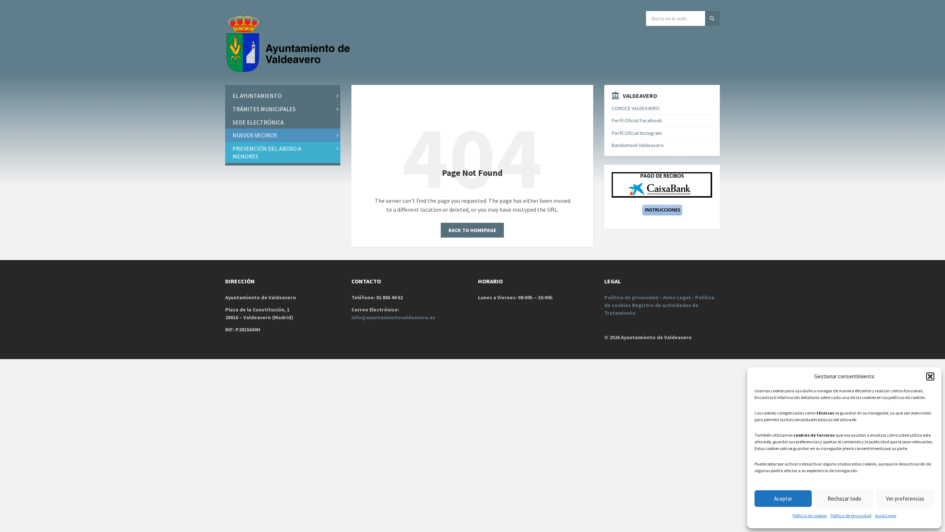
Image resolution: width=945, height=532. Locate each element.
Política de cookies (810, 515)
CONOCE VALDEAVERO (636, 108)
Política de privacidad (851, 515)
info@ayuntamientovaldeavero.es (393, 317)
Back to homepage (472, 230)
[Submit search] (712, 18)
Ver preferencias (905, 498)
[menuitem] (283, 95)
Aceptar (783, 498)
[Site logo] (289, 70)
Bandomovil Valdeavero (638, 145)
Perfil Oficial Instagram (637, 133)
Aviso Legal (885, 515)
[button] (930, 376)
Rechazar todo (844, 498)
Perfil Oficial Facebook (637, 120)
